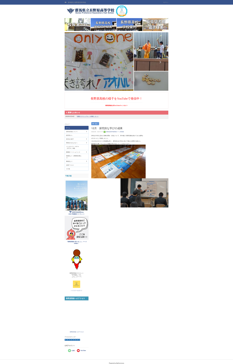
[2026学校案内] (77, 196)
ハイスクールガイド (76, 290)
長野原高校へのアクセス (77, 332)
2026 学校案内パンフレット (77, 214)
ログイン (165, 2)
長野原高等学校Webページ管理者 (115, 132)
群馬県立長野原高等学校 (77, 2)
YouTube (83, 350)
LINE (73, 350)
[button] (72, 61)
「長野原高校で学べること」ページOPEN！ (76, 242)
